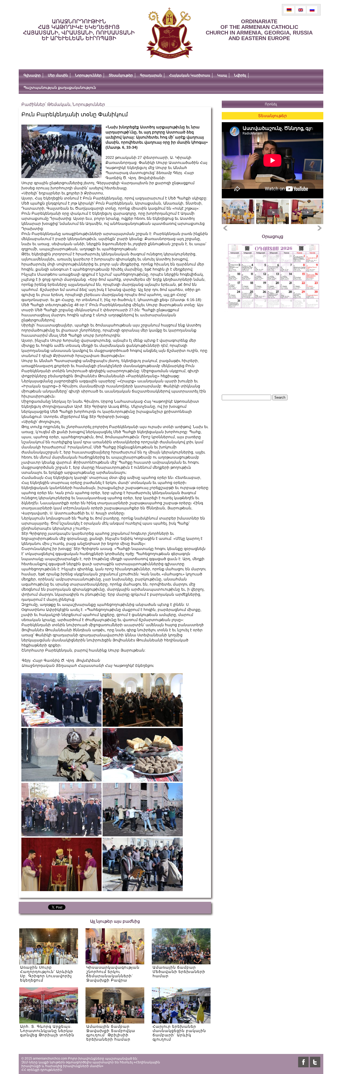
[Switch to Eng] (301, 9)
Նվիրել (240, 75)
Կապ (222, 75)
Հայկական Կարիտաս (189, 75)
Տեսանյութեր (121, 75)
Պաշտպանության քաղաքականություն (60, 88)
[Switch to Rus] (312, 9)
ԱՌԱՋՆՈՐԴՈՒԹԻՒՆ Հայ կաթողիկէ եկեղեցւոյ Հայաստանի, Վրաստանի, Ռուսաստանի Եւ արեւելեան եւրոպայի (79, 29)
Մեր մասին (58, 75)
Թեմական (58, 104)
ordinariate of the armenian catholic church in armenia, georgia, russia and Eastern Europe (259, 29)
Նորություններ (88, 75)
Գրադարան (151, 75)
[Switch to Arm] (289, 9)
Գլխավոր (32, 75)
